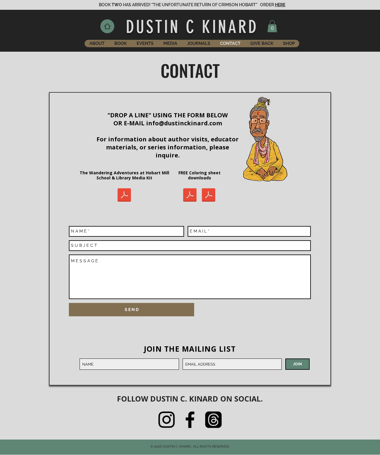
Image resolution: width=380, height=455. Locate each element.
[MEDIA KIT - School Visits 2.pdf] (124, 195)
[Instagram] (167, 420)
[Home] (107, 26)
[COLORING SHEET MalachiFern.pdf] (208, 195)
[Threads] (213, 420)
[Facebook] (190, 420)
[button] (272, 26)
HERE (280, 4)
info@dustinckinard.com (184, 123)
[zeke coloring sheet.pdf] (190, 195)
